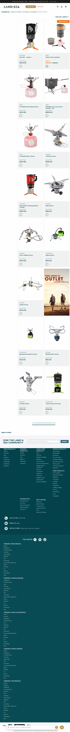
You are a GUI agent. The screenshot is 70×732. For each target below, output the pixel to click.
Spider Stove (24, 305)
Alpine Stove (50, 255)
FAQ (37, 510)
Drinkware (55, 479)
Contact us (23, 509)
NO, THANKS (52, 727)
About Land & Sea (24, 505)
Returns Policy (40, 504)
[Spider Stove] (30, 284)
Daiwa (5, 546)
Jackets (5, 451)
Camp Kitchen (16, 12)
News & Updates (24, 507)
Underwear (6, 459)
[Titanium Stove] (56, 135)
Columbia (6, 560)
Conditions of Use (40, 508)
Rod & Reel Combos (58, 461)
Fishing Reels (56, 451)
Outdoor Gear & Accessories (40, 466)
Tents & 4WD (39, 479)
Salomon (6, 556)
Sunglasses (55, 496)
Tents (37, 453)
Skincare (55, 483)
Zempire (6, 616)
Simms (5, 571)
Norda (5, 564)
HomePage (5, 12)
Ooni (5, 584)
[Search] (58, 7)
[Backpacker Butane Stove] (30, 333)
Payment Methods (41, 512)
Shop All (30, 7)
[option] (21, 66)
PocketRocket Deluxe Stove (29, 107)
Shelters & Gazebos (41, 457)
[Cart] (66, 7)
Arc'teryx (6, 552)
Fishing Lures (56, 463)
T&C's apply (47, 685)
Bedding (38, 459)
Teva (5, 575)
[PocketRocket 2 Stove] (30, 135)
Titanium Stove (51, 156)
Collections (6, 463)
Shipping (38, 501)
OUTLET (55, 489)
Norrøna (6, 566)
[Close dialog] (68, 676)
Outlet (40, 7)
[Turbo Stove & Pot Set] (56, 383)
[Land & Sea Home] (12, 7)
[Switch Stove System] (56, 36)
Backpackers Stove (52, 354)
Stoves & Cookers (30, 12)
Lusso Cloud (7, 554)
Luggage (55, 481)
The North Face (8, 550)
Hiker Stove (49, 206)
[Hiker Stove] (56, 185)
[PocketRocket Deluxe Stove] (30, 86)
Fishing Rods (56, 453)
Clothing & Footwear (58, 465)
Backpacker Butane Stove (28, 354)
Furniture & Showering (42, 463)
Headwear (6, 465)
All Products (39, 471)
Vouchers (38, 469)
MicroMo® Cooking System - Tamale (29, 206)
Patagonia (6, 548)
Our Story (22, 503)
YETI (5, 558)
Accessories (6, 461)
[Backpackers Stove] (56, 333)
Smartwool (7, 573)
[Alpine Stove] (56, 234)
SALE (54, 494)
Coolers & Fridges (57, 487)
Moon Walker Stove (26, 255)
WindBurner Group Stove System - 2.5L (54, 107)
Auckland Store (24, 501)
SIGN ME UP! (52, 722)
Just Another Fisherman (10, 562)
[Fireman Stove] (30, 383)
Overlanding (56, 491)
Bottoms (6, 457)
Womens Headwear (41, 481)
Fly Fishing (55, 455)
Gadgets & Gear (40, 477)
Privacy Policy (40, 506)
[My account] (62, 7)
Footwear (6, 453)
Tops (5, 455)
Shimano (6, 657)
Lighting (38, 455)
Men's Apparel (56, 473)
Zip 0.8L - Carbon (25, 57)
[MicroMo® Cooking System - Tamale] (30, 185)
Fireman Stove (24, 403)
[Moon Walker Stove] (30, 234)
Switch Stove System (53, 57)
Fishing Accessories (58, 459)
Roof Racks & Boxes (58, 475)
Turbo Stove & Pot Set (53, 403)
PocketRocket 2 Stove (27, 156)
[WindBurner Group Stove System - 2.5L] (56, 86)
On (4, 569)
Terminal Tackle (57, 457)
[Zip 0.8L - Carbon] (30, 36)
